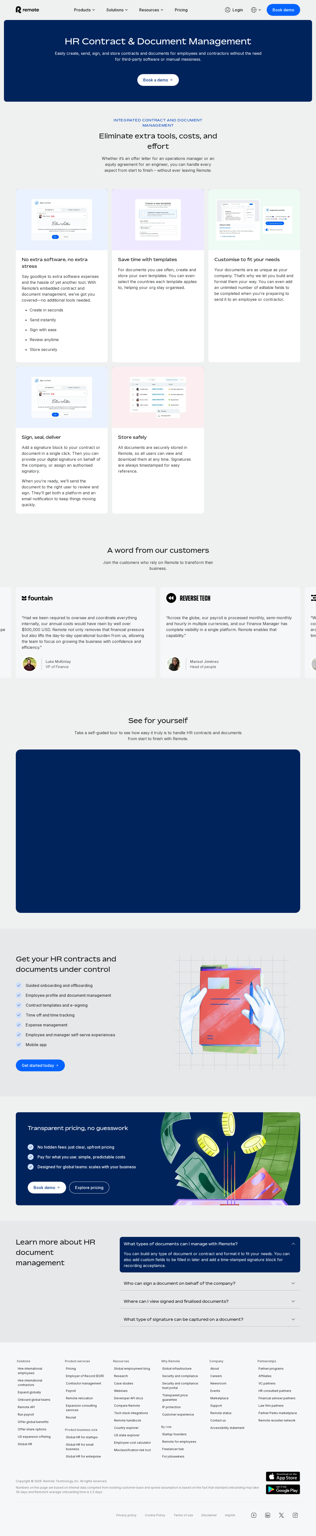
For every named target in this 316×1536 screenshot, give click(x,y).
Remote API (26, 1407)
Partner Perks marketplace (277, 1413)
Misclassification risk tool (132, 1450)
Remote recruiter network (277, 1420)
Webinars (121, 1391)
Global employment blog (132, 1368)
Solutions (114, 9)
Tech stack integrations (131, 1413)
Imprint (230, 1515)
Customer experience (178, 1414)
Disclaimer (209, 1515)
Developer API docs (128, 1398)
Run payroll (26, 1414)
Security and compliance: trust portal (180, 1386)
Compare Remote (127, 1405)
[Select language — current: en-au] (256, 10)
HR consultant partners (274, 1391)
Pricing (181, 9)
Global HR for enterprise (83, 1456)
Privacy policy (126, 1515)
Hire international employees (30, 1371)
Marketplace (219, 1398)
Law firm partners (271, 1405)
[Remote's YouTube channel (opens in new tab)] (254, 1515)
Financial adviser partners (277, 1398)
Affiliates (265, 1376)
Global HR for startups (82, 1437)
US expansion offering (34, 1437)
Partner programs (271, 1368)
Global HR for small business (80, 1447)
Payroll (71, 1391)
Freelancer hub (173, 1449)
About (214, 1368)
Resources (149, 9)
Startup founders (174, 1434)
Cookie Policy (155, 1515)
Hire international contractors (30, 1383)
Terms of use (183, 1515)
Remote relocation (79, 1398)
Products (82, 9)
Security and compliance (180, 1376)
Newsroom (218, 1383)
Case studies (123, 1383)
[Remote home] (27, 10)
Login (238, 9)
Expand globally (29, 1392)
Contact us (218, 1420)
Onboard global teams (34, 1400)
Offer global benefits (33, 1422)
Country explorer (126, 1428)
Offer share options (32, 1429)
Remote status (221, 1413)
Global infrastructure (177, 1368)
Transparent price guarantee (175, 1397)
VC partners (267, 1383)
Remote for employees (179, 1441)
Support (216, 1405)
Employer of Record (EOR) (85, 1376)
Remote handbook (127, 1420)
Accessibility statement (227, 1428)
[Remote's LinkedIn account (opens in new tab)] (268, 1515)
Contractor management (83, 1383)
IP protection (171, 1407)
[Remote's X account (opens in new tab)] (281, 1515)
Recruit (71, 1417)
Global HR (25, 1444)
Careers (216, 1376)
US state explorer (126, 1435)
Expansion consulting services (81, 1408)
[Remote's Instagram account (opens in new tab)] (295, 1515)
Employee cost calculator (132, 1442)
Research (121, 1376)
